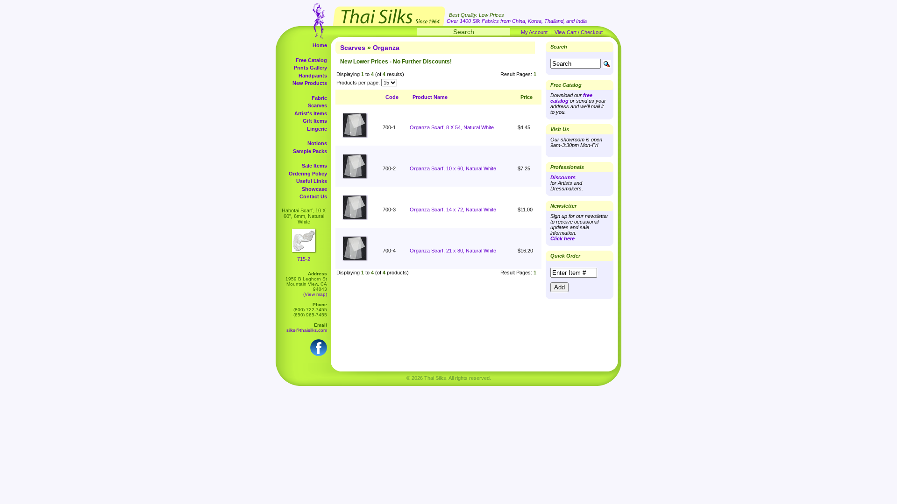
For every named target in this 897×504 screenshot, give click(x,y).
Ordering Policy (308, 173)
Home (320, 45)
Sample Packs (310, 151)
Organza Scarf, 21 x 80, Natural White (453, 250)
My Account (534, 32)
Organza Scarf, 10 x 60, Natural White (453, 168)
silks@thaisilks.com (306, 330)
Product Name (430, 97)
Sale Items (314, 165)
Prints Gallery (310, 67)
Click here (562, 238)
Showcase (314, 189)
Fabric (319, 98)
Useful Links (311, 181)
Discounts (563, 177)
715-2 (303, 259)
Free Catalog (311, 60)
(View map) (315, 294)
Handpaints (313, 75)
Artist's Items (310, 113)
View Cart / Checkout (579, 32)
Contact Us (313, 196)
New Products (309, 83)
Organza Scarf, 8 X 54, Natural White (452, 127)
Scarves (317, 105)
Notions (317, 143)
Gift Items (315, 121)
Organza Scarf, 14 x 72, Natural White (453, 209)
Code (392, 97)
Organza (386, 47)
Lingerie (317, 129)
